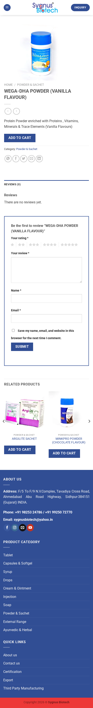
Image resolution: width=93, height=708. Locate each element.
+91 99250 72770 (58, 512)
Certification (12, 672)
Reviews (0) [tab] (12, 184)
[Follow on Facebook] (7, 527)
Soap (7, 605)
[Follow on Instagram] (14, 527)
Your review (20, 253)
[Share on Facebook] (15, 158)
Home (8, 84)
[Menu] (7, 7)
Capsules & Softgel (17, 563)
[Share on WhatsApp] (8, 158)
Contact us (11, 663)
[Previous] (4, 430)
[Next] (89, 430)
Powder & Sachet (30, 84)
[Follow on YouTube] (30, 527)
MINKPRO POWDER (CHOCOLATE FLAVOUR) (68, 440)
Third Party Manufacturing (23, 688)
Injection (9, 597)
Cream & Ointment (17, 588)
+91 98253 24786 (28, 512)
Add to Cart (19, 138)
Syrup (7, 572)
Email (16, 310)
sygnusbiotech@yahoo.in (33, 520)
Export (8, 680)
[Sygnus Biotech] (45, 7)
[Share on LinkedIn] (39, 158)
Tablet (8, 555)
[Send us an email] (22, 527)
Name (16, 290)
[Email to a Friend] (31, 158)
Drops (7, 580)
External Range (14, 622)
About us (10, 655)
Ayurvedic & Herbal (17, 630)
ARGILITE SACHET (24, 438)
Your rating (19, 238)
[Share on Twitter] (23, 158)
